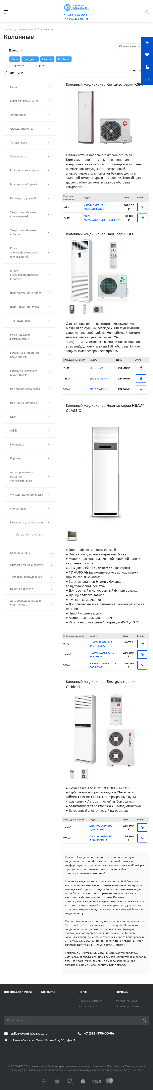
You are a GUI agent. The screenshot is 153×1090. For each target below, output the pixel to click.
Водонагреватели (21, 588)
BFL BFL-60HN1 (99, 389)
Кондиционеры (20, 552)
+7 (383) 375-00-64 (76, 14)
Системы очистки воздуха (27, 564)
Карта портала (88, 1006)
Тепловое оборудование (26, 576)
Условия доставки (127, 1006)
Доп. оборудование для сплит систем (25, 602)
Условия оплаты (126, 1000)
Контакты (48, 991)
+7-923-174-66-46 (76, 18)
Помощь (122, 991)
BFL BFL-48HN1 (98, 378)
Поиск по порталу (90, 1000)
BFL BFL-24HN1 (98, 367)
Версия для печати (18, 991)
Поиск (82, 991)
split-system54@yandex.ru (29, 1033)
